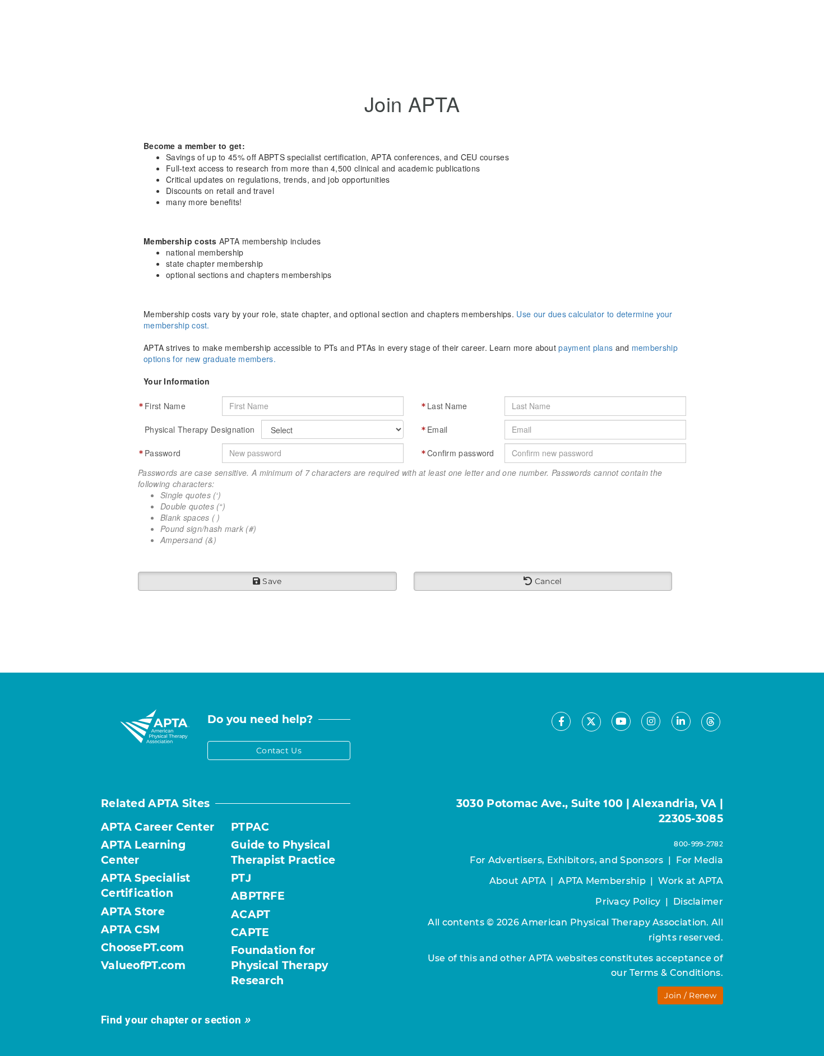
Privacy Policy (627, 901)
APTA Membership (602, 881)
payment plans (585, 347)
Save (271, 581)
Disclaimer (698, 901)
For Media (699, 860)
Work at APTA (690, 881)
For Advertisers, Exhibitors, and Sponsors (566, 860)
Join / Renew (690, 995)
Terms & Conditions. (676, 972)
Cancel (547, 581)
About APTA (517, 881)
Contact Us (279, 750)
